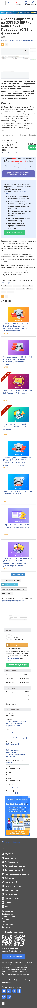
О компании (7, 911)
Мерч (7, 906)
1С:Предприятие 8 (12, 744)
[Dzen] (19, 991)
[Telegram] (4, 991)
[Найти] (33, 848)
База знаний (10, 858)
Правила (5, 919)
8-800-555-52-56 (10, 949)
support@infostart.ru (11, 951)
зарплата (10, 292)
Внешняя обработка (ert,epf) (16, 738)
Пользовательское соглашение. (15, 972)
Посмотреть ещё (17, 574)
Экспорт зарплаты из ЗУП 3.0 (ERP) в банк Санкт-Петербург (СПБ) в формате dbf (17, 26)
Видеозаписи (11, 894)
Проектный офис (13, 886)
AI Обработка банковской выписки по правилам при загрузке (14, 426)
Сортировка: (13, 589)
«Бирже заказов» (13, 658)
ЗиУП (23, 289)
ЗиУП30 (29, 289)
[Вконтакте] (9, 991)
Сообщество (7, 914)
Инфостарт (5, 283)
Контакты (6, 927)
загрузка (17, 286)
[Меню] (3, 3)
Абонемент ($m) (12, 793)
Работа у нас (7, 924)
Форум (8, 902)
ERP (17, 289)
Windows (9, 763)
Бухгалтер (9, 732)
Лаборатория (11, 862)
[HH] (14, 991)
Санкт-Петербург (8, 289)
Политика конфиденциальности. (15, 974)
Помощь (5, 922)
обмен (24, 286)
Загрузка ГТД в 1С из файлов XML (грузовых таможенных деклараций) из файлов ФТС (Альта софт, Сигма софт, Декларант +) (18, 563)
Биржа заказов (12, 898)
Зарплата (16, 726)
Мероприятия (11, 890)
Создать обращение (13, 957)
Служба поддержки (14, 932)
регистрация (7, 601)
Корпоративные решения (17, 874)
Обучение (9, 878)
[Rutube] (9, 997)
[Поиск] (8, 3)
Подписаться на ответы (12, 580)
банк (30, 286)
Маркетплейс (11, 882)
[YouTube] (4, 997)
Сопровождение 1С (14, 870)
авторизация (18, 601)
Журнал (9, 854)
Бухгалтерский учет (13, 787)
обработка (8, 286)
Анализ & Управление (15, 866)
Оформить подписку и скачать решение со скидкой (18, 174)
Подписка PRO (8, 916)
